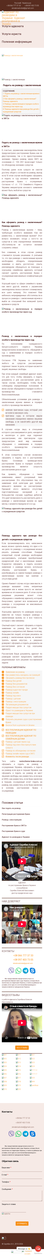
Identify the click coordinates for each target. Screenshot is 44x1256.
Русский (17, 3)
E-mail (5, 1175)
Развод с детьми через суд (18, 742)
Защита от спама (9, 1204)
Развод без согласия (15, 687)
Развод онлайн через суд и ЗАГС (20, 753)
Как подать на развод (11, 808)
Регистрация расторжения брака (16, 814)
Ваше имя (6, 1168)
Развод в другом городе (17, 690)
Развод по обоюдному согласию (21, 750)
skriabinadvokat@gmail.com (23, 8)
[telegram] (25, 971)
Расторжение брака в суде (13, 831)
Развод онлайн (12, 693)
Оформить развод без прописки (20, 678)
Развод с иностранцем (16, 701)
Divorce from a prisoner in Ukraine (20, 725)
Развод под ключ (13, 696)
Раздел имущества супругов (18, 707)
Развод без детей (13, 681)
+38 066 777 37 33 (14, 6)
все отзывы (22, 1048)
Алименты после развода (17, 756)
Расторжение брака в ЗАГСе (14, 825)
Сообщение (7, 1189)
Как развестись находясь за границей (23, 675)
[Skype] (33, 971)
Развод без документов (16, 684)
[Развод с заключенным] (22, 65)
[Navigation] (41, 16)
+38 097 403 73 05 (32, 6)
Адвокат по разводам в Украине (16, 837)
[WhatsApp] (18, 971)
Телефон (6, 1182)
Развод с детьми (13, 698)
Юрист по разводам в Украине (19, 710)
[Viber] (11, 971)
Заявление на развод (15, 672)
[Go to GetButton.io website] (38, 1253)
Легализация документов (17, 704)
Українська (26, 3)
